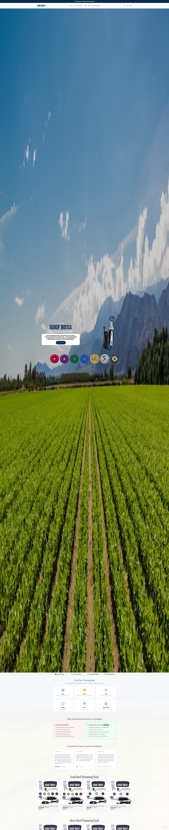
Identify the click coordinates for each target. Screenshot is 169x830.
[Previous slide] (39, 792)
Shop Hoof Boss (60, 342)
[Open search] (124, 5)
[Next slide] (58, 792)
